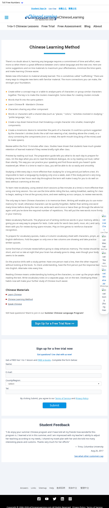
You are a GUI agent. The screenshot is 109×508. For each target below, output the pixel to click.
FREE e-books (44, 360)
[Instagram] (70, 499)
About (97, 26)
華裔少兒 (72, 8)
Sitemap (43, 487)
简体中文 (73, 487)
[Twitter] (54, 499)
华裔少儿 (63, 8)
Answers (24, 487)
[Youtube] (47, 499)
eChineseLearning (70, 17)
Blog (87, 26)
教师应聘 (61, 487)
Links (33, 487)
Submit (54, 405)
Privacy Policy (82, 398)
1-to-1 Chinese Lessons (23, 26)
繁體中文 (84, 487)
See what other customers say (88, 456)
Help (51, 487)
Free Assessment (69, 26)
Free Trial (48, 26)
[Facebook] (39, 499)
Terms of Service (63, 398)
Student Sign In (38, 8)
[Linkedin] (62, 499)
